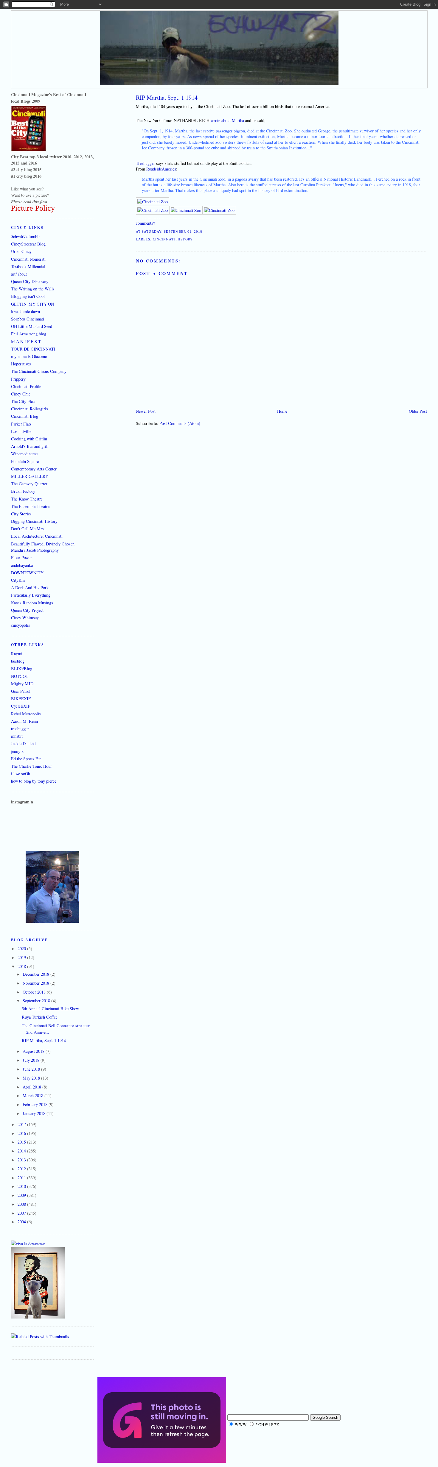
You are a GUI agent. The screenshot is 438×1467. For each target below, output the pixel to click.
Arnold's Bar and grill (30, 446)
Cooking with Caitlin (29, 439)
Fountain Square (25, 461)
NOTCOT (19, 676)
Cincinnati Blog (24, 416)
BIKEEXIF (21, 698)
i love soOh (20, 773)
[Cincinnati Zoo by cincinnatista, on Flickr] (152, 201)
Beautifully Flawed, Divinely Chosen (42, 544)
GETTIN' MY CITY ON (32, 304)
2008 (22, 1204)
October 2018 (35, 992)
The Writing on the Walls (33, 289)
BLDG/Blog (21, 668)
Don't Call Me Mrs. (28, 528)
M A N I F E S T (26, 341)
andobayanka (22, 565)
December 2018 (36, 974)
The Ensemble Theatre (30, 506)
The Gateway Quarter (29, 484)
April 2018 (32, 1087)
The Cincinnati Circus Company (38, 371)
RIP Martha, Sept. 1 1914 (167, 97)
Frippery (18, 379)
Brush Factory (23, 491)
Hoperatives (21, 364)
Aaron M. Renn (24, 721)
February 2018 (36, 1104)
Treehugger (145, 163)
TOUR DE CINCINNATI (33, 349)
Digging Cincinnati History (34, 521)
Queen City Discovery (29, 281)
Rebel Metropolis (26, 714)
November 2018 (36, 983)
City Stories (21, 514)
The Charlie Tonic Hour (31, 766)
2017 (22, 1124)
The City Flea (23, 401)
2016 (22, 1133)
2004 (22, 1221)
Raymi (16, 653)
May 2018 (32, 1078)
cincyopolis (20, 625)
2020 (22, 948)
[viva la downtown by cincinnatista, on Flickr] (28, 1244)
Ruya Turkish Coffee (40, 1017)
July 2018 (32, 1060)
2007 (22, 1213)
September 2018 (37, 1000)
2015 (22, 1142)
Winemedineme (24, 453)
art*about (19, 274)
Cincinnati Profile (26, 386)
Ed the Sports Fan (26, 758)
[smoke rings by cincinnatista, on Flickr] (52, 921)
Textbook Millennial (28, 266)
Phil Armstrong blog (28, 334)
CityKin (18, 580)
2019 (22, 957)
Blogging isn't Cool (28, 296)
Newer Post (146, 411)
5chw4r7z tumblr (25, 236)
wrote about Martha (226, 120)
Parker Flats (21, 424)
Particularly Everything (30, 595)
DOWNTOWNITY (27, 572)
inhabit (17, 736)
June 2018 (32, 1069)
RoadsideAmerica (161, 169)
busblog (17, 661)
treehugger (20, 728)
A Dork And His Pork (30, 587)
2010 (22, 1186)
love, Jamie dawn (25, 311)
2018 (22, 966)
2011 (22, 1177)
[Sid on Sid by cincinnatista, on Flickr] (38, 1317)
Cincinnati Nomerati (28, 259)
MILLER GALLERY (29, 476)
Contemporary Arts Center (34, 469)
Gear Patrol (20, 691)
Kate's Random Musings (32, 603)
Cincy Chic (20, 394)
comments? (145, 223)
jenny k (17, 751)
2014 (22, 1151)
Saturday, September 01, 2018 (172, 231)
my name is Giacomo (29, 356)
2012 (22, 1169)
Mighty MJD (22, 683)
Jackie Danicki (23, 743)
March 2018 (33, 1095)
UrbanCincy (21, 251)
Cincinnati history (173, 239)
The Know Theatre (27, 499)
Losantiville (21, 431)
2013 (22, 1160)
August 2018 (34, 1051)
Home (282, 411)
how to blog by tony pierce (33, 781)
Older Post (418, 411)
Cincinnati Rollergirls (29, 409)
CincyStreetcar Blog (28, 244)
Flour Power (21, 557)
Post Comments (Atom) (179, 423)
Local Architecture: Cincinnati (37, 536)
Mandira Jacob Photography (35, 550)
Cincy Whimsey (25, 617)
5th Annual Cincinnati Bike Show (50, 1008)
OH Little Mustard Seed (31, 326)
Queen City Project (27, 610)
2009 (22, 1195)
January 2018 (34, 1113)
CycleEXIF (20, 706)
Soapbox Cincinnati (27, 319)
